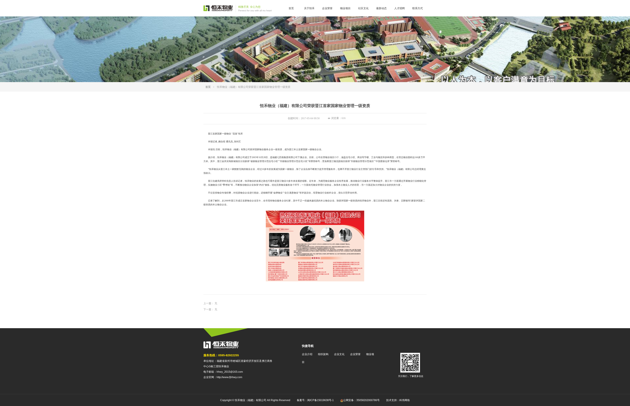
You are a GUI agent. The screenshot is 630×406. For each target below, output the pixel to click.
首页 (208, 87)
